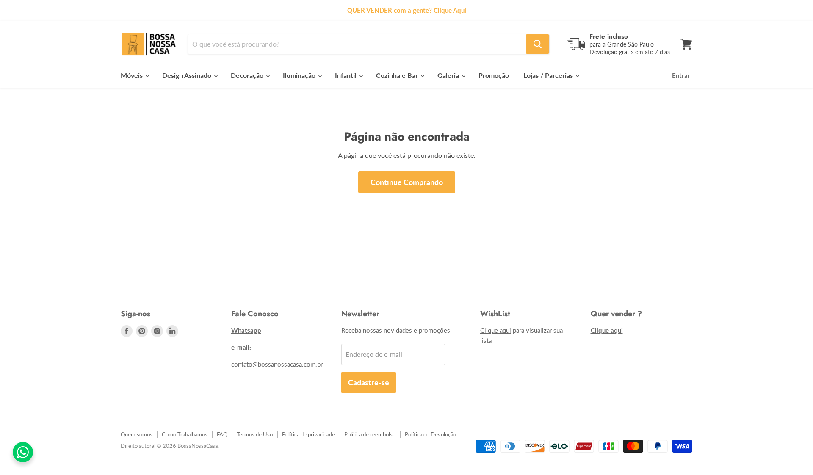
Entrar (681, 75)
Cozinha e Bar (398, 75)
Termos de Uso (255, 434)
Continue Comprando (407, 182)
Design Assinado (187, 75)
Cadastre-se (368, 382)
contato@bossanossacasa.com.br (277, 364)
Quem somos (136, 434)
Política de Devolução (430, 434)
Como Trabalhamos (184, 434)
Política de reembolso (369, 434)
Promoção (493, 75)
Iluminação (300, 75)
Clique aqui (495, 330)
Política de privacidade (308, 434)
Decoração (248, 75)
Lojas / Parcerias (549, 75)
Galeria (449, 75)
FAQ (222, 434)
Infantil (346, 75)
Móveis (132, 75)
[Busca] (537, 44)
